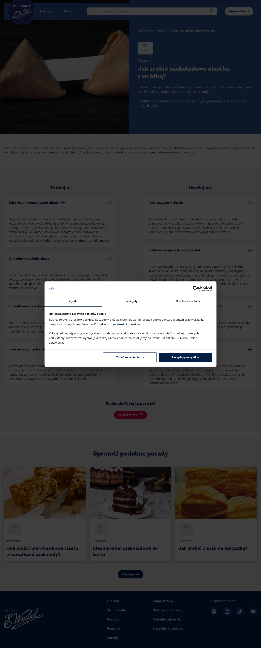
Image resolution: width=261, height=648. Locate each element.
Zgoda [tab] (73, 301)
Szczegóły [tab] (131, 301)
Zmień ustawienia (127, 357)
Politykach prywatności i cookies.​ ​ (118, 324)
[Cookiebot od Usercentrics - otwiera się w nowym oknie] (195, 288)
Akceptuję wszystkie (185, 357)
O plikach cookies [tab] (188, 301)
